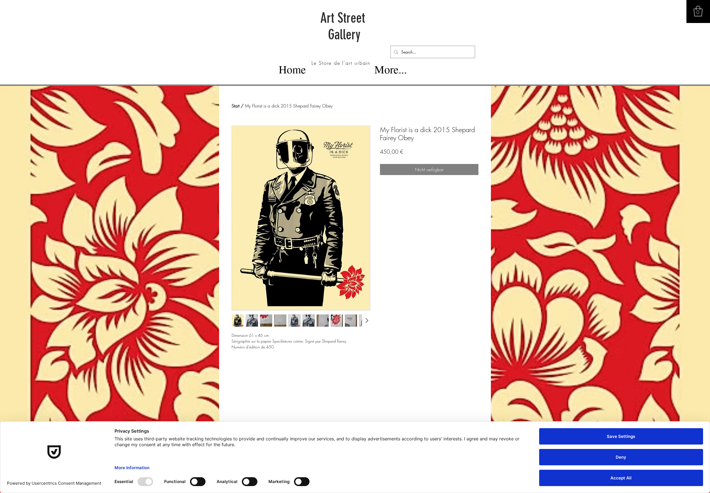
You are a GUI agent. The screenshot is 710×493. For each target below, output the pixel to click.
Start (235, 106)
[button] (698, 11)
